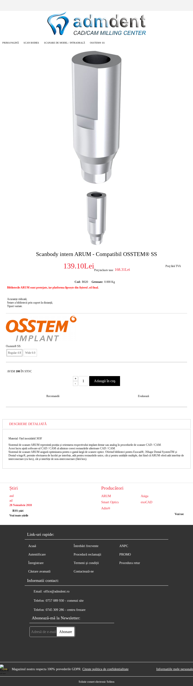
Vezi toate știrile (18, 515)
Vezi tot (179, 514)
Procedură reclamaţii (87, 554)
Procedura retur (129, 563)
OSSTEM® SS (97, 42)
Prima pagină (10, 42)
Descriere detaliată (28, 424)
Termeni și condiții (86, 563)
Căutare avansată (39, 571)
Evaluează (143, 396)
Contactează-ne (84, 571)
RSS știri (17, 510)
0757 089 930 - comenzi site (65, 600)
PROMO (125, 554)
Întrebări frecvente (86, 546)
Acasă (32, 546)
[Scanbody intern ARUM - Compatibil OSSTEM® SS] (97, 183)
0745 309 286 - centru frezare (65, 610)
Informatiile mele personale (174, 669)
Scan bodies (31, 42)
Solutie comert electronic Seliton (96, 681)
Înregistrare (36, 563)
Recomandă (52, 396)
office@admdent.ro (56, 591)
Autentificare (37, 554)
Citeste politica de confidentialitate (105, 669)
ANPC (123, 546)
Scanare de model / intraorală (64, 42)
